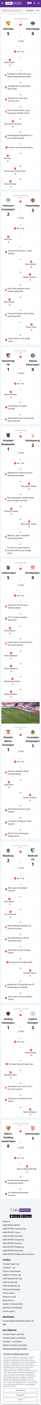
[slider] (20, 716)
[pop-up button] (32, 720)
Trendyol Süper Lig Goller (13, 1334)
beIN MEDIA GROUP (11, 1225)
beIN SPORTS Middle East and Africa (18, 1254)
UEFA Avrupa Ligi (10, 1282)
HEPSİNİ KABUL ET (20, 1390)
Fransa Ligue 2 (9, 1311)
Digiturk (6, 1221)
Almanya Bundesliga (11, 1289)
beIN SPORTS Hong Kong (13, 1239)
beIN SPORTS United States (14, 1228)
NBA (4, 1324)
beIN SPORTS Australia (12, 1236)
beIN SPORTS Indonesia (13, 1250)
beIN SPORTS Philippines (13, 1247)
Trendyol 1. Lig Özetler (12, 1341)
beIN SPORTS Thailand (12, 1243)
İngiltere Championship (13, 1304)
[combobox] (12, 10)
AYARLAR (20, 1399)
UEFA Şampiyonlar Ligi (12, 1278)
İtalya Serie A (8, 1300)
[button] (13, 3)
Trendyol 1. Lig (9, 1267)
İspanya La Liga (9, 1296)
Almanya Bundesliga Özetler (15, 1349)
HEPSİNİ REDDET (20, 1395)
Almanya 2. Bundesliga (12, 1307)
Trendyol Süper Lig (11, 1264)
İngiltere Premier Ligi (12, 1275)
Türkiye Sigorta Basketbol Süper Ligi (18, 1321)
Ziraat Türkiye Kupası (12, 1271)
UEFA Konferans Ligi (11, 1286)
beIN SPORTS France (11, 1232)
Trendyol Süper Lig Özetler (14, 1338)
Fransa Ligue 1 (9, 1293)
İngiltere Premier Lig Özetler (15, 1345)
